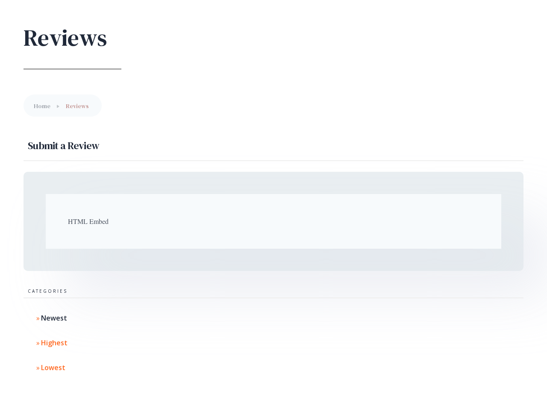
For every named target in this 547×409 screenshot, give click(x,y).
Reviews (77, 106)
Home (42, 106)
